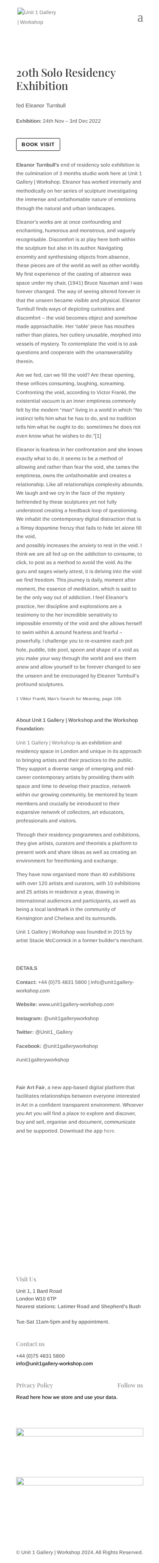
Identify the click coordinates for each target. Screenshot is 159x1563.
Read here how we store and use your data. (66, 1397)
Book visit (38, 144)
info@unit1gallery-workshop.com (54, 1364)
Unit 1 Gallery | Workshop (45, 743)
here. (110, 1131)
